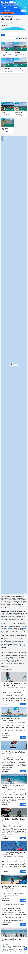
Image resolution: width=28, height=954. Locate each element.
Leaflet (26, 593)
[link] (21, 19)
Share (25, 952)
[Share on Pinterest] (14, 23)
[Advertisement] (14, 88)
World (2, 16)
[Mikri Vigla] (7, 46)
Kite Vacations (14, 7)
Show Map (14, 365)
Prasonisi (8, 628)
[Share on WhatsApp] (17, 23)
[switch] (17, 38)
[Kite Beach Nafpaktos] (7, 122)
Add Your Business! (8, 13)
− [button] (2, 139)
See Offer (23, 704)
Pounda (10, 638)
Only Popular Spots (23, 38)
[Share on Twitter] (8, 23)
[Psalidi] (7, 106)
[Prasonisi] (20, 46)
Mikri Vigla (3, 645)
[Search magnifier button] (19, 4)
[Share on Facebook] (5, 23)
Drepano (14, 645)
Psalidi (19, 644)
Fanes (3, 629)
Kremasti (24, 628)
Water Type (4, 38)
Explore (4, 7)
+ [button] (2, 137)
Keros (25, 645)
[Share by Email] (11, 23)
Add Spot (24, 10)
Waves (11, 38)
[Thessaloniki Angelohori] (20, 106)
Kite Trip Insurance (6, 10)
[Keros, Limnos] (20, 62)
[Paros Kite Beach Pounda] (7, 62)
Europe (5, 16)
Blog (25, 7)
